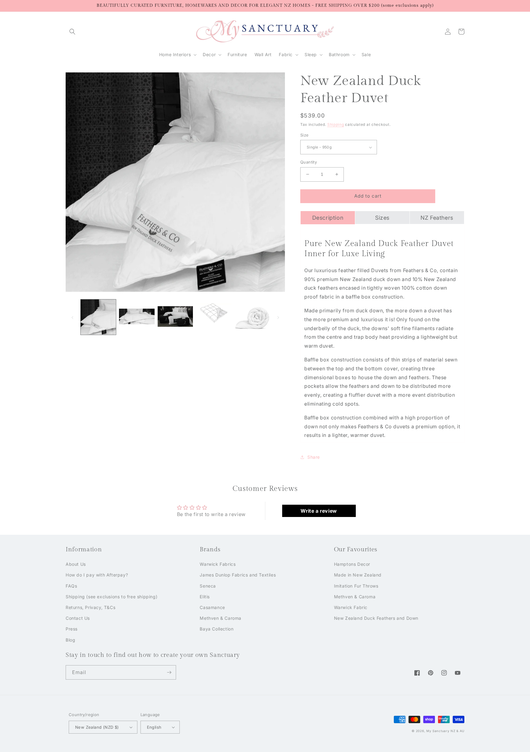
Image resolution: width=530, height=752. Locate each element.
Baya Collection (216, 628)
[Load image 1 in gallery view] (98, 317)
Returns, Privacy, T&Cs (90, 607)
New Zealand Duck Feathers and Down (376, 618)
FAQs (71, 585)
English (154, 727)
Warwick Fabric (350, 607)
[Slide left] (72, 317)
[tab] (327, 217)
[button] (72, 31)
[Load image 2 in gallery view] (136, 317)
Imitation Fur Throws (356, 585)
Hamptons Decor (352, 564)
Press (72, 628)
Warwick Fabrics (218, 564)
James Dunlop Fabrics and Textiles (238, 574)
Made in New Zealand (358, 574)
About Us (76, 564)
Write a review (319, 511)
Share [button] (313, 457)
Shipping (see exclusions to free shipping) (111, 596)
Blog (70, 639)
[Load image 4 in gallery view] (213, 317)
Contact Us (78, 618)
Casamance (212, 607)
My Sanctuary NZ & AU (445, 731)
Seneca (208, 585)
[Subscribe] (169, 672)
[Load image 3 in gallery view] (175, 317)
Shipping (335, 124)
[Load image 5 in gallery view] (252, 317)
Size (304, 135)
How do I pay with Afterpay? (97, 574)
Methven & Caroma (220, 618)
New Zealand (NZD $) (97, 727)
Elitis (205, 596)
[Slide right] (278, 317)
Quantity (308, 162)
